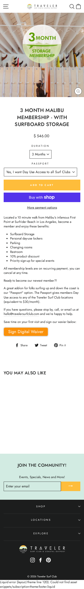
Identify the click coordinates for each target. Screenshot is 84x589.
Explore (41, 533)
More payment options (42, 207)
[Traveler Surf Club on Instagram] (32, 561)
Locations (41, 520)
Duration (40, 146)
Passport (40, 163)
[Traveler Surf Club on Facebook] (40, 561)
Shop (40, 506)
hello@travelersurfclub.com (21, 314)
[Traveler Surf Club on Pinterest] (48, 561)
